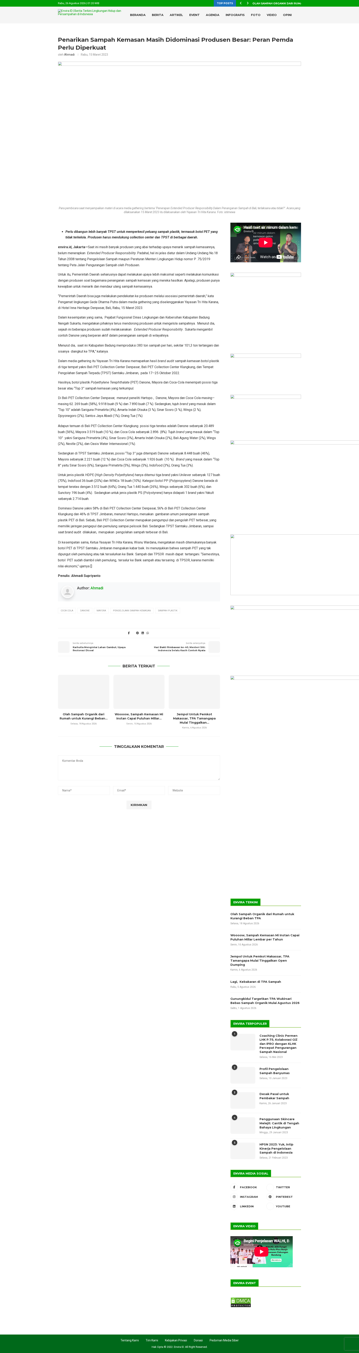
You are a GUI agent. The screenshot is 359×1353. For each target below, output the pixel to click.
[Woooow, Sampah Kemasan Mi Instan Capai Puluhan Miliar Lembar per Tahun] (139, 692)
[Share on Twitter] (133, 633)
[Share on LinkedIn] (142, 633)
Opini (287, 15)
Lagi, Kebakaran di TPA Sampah (255, 982)
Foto (256, 15)
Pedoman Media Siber (224, 1340)
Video (272, 15)
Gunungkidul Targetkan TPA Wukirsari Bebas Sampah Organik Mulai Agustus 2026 (265, 1001)
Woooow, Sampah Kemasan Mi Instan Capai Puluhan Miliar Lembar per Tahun (264, 937)
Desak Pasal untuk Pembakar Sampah (274, 1096)
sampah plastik (167, 610)
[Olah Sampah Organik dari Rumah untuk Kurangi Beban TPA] (83, 692)
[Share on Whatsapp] (147, 633)
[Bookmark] (299, 32)
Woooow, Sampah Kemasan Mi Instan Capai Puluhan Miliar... (139, 716)
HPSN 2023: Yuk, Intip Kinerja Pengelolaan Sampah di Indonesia (276, 1148)
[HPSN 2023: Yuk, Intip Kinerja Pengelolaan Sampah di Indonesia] (242, 1151)
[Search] (292, 32)
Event (194, 15)
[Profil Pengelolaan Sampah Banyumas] (242, 1075)
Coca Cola (67, 610)
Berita (158, 15)
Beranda (138, 15)
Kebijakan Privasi (176, 1340)
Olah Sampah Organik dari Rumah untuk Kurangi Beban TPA (262, 916)
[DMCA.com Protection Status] (240, 1298)
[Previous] (241, 3)
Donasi (198, 1340)
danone (85, 610)
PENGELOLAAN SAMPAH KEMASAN (132, 610)
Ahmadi (69, 54)
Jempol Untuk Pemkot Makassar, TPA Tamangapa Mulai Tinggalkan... (194, 718)
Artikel (176, 15)
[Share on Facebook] (128, 633)
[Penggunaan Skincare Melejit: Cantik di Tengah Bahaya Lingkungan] (242, 1125)
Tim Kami (152, 1340)
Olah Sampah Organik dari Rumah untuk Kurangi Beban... (296, 3)
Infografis (235, 15)
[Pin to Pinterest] (137, 633)
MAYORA (101, 610)
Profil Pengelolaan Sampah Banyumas (274, 1071)
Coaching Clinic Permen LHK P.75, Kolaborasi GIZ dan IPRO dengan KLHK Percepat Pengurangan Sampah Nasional (278, 1044)
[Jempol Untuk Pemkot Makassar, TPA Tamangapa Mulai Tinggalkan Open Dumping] (194, 692)
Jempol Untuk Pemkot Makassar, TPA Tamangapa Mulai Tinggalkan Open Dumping (259, 960)
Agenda (212, 15)
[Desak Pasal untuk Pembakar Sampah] (242, 1100)
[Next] (248, 3)
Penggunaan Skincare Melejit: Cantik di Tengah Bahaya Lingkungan (279, 1123)
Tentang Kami (129, 1340)
